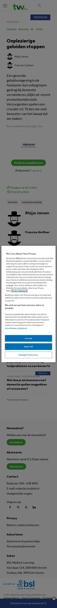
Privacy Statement (19, 291)
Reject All (28, 347)
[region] (28, 304)
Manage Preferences (28, 355)
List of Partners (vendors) (16, 328)
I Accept (28, 338)
